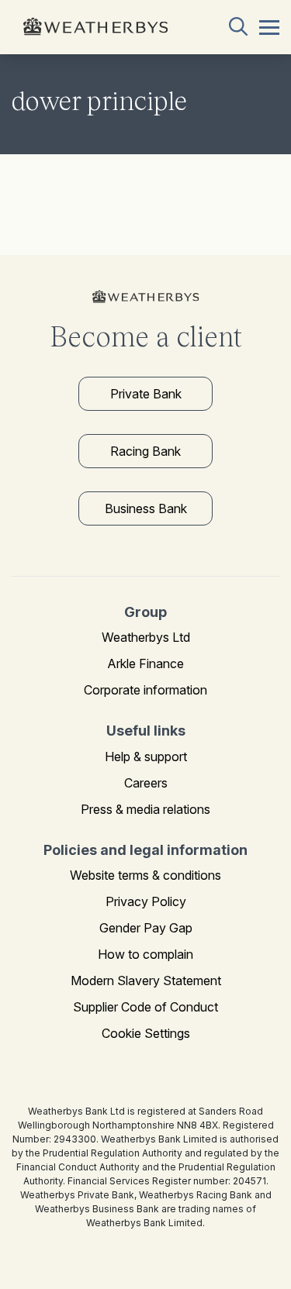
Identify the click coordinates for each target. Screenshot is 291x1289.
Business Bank (146, 508)
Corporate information (145, 690)
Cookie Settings (146, 1033)
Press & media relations (145, 809)
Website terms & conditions (145, 875)
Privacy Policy (146, 901)
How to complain (145, 954)
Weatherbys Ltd (146, 637)
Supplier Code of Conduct (145, 1007)
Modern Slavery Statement (146, 980)
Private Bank (146, 394)
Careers (146, 783)
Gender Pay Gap (145, 928)
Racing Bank (145, 451)
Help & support (146, 756)
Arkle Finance (145, 663)
